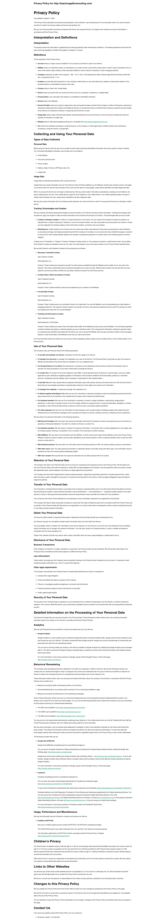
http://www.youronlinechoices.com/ (69, 712)
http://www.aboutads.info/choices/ (49, 797)
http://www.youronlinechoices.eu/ (74, 800)
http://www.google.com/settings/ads (60, 752)
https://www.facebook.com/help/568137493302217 (114, 788)
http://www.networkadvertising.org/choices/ (70, 707)
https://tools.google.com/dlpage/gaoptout (108, 756)
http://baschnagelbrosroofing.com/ (96, 122)
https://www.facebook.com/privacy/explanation (53, 807)
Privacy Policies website (116, 244)
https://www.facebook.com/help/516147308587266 (55, 784)
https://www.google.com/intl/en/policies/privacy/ (54, 836)
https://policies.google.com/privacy (49, 660)
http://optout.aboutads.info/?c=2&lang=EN (71, 716)
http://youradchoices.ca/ (105, 797)
